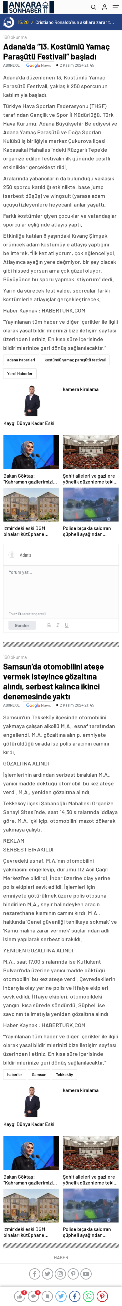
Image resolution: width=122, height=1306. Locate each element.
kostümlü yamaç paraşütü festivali (75, 359)
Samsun (39, 1074)
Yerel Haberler (20, 373)
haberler (14, 1074)
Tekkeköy (64, 1074)
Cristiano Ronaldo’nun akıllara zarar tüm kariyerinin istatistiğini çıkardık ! (75, 22)
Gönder (22, 625)
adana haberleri (21, 359)
